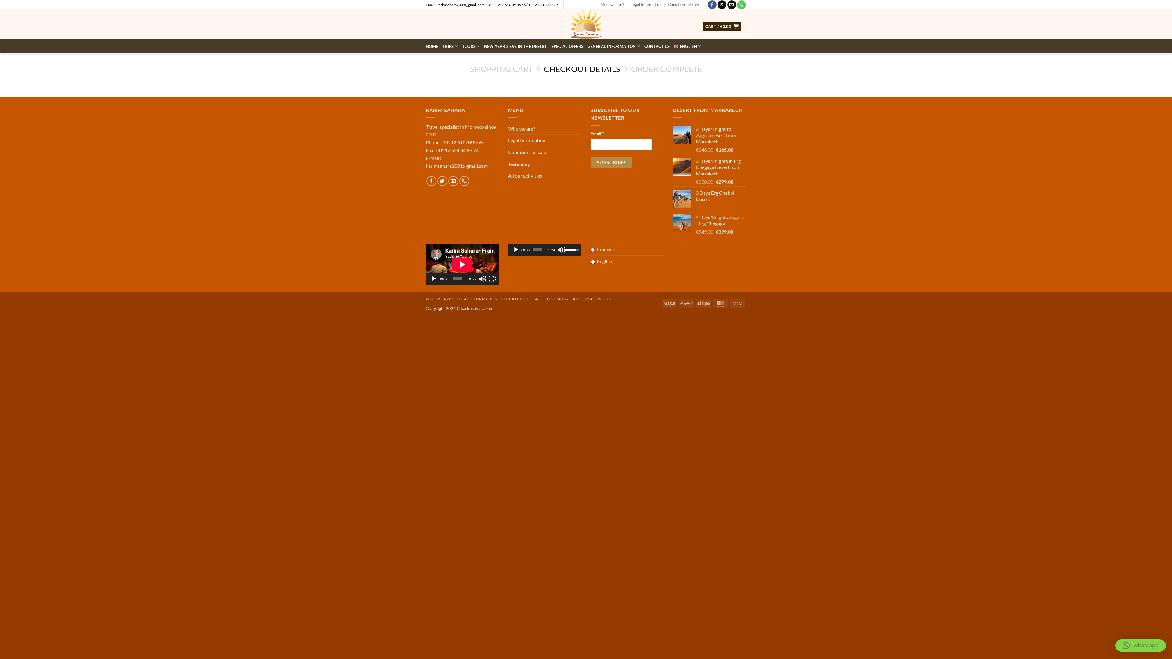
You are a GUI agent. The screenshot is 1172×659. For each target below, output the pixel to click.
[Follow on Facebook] (712, 4)
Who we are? (612, 4)
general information (612, 46)
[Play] (434, 279)
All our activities (525, 175)
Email (597, 133)
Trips (448, 46)
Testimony (519, 164)
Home (432, 46)
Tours (469, 46)
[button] (1140, 645)
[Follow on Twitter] (442, 181)
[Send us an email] (731, 4)
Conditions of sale (683, 4)
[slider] (537, 249)
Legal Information (646, 4)
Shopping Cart (501, 69)
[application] (462, 264)
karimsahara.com (477, 308)
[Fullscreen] (492, 279)
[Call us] (741, 4)
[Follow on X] (722, 4)
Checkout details (582, 69)
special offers (568, 46)
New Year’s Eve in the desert (515, 46)
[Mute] (482, 279)
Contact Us (657, 46)
